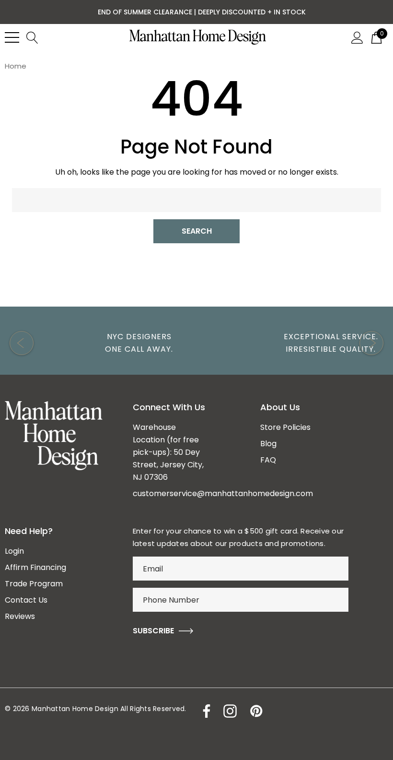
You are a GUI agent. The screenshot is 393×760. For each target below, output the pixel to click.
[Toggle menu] (12, 37)
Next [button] (371, 343)
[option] (100, 343)
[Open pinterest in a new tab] (255, 711)
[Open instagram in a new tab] (229, 711)
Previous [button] (22, 343)
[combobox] (196, 200)
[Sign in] (357, 37)
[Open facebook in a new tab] (204, 711)
